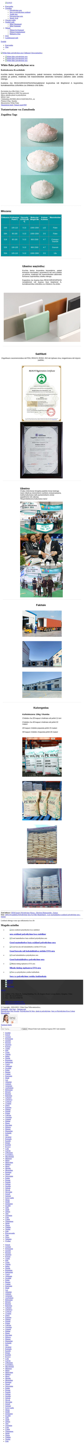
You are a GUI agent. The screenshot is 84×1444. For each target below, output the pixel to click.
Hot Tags (12, 1009)
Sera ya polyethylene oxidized (20, 12)
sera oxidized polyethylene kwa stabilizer (28, 934)
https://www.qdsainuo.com (14, 1002)
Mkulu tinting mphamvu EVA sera (25, 968)
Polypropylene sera (16, 16)
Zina (6, 47)
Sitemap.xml (21, 1009)
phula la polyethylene (43, 1011)
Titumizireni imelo (7, 105)
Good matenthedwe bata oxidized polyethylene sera (33, 942)
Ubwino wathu (10, 20)
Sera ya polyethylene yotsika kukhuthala (28, 976)
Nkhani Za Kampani (17, 30)
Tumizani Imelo (6, 1025)
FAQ (7, 36)
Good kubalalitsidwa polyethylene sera (27, 959)
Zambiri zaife (9, 22)
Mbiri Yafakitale (15, 26)
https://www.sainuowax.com (15, 1003)
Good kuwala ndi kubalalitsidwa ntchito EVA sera (32, 951)
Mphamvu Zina (15, 34)
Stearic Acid (14, 18)
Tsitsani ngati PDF (20, 105)
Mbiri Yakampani (16, 24)
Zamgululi (4, 1009)
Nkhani (7, 28)
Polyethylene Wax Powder (10, 1011)
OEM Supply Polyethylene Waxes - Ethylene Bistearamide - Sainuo (34, 913)
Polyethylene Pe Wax (27, 1011)
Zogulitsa (8, 8)
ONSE (3, 990)
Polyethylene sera (16, 10)
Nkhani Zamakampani (17, 32)
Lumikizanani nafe (11, 38)
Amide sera (14, 14)
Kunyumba (9, 6)
